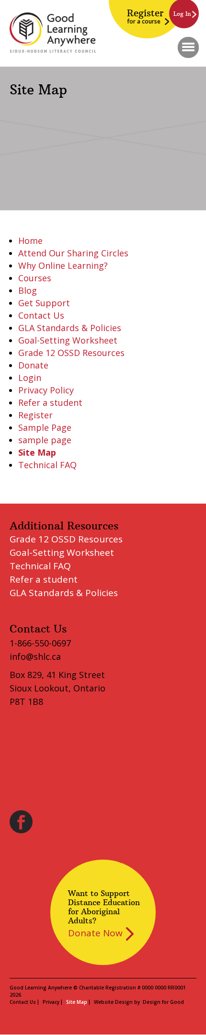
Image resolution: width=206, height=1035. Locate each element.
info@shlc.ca (35, 656)
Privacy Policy (46, 390)
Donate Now (95, 933)
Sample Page (44, 427)
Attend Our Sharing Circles (73, 253)
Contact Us (41, 315)
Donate (33, 365)
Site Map (37, 452)
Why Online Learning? (63, 265)
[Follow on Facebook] (21, 821)
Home (30, 240)
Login (29, 377)
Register (145, 16)
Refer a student (50, 402)
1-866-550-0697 (40, 643)
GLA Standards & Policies (69, 328)
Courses (34, 278)
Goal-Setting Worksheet (67, 340)
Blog (27, 290)
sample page (44, 440)
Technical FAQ (47, 465)
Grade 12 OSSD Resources (71, 352)
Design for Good (163, 1002)
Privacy (51, 1002)
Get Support (44, 303)
